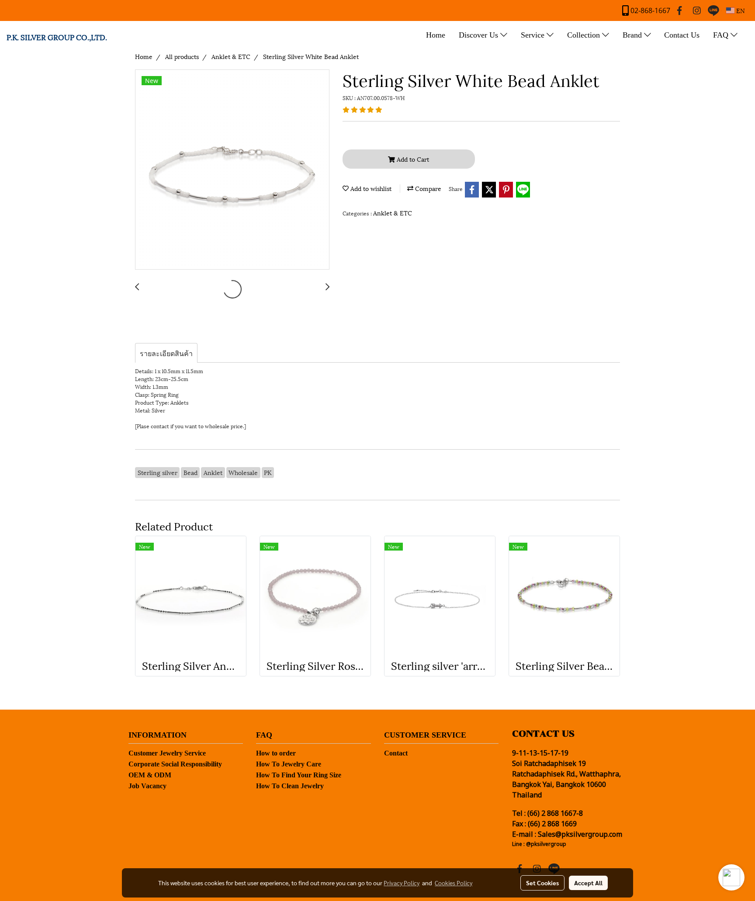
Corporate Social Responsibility (175, 764)
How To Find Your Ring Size (298, 775)
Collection (584, 35)
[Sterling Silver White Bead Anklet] (232, 170)
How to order (276, 753)
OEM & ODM (149, 775)
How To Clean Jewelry (290, 786)
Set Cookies (542, 883)
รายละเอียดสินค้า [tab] (166, 352)
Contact (396, 753)
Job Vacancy (147, 786)
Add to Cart (412, 158)
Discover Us (479, 35)
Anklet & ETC (392, 212)
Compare (427, 188)
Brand (633, 35)
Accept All (588, 883)
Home (435, 35)
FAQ (722, 35)
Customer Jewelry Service (167, 753)
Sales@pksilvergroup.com (580, 834)
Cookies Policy (453, 883)
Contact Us (682, 35)
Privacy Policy (401, 883)
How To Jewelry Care (288, 764)
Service (534, 35)
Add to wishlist (370, 188)
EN (739, 10)
